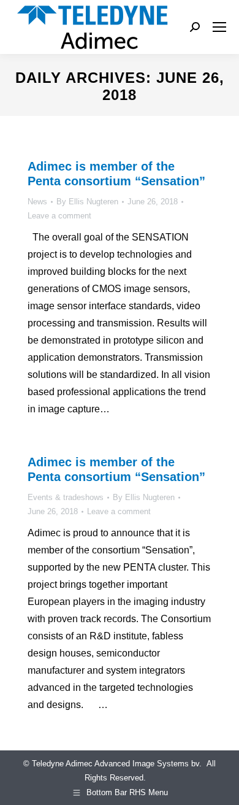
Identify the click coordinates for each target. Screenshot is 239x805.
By (87, 201)
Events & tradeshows (66, 497)
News (37, 201)
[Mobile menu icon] (219, 27)
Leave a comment (59, 215)
